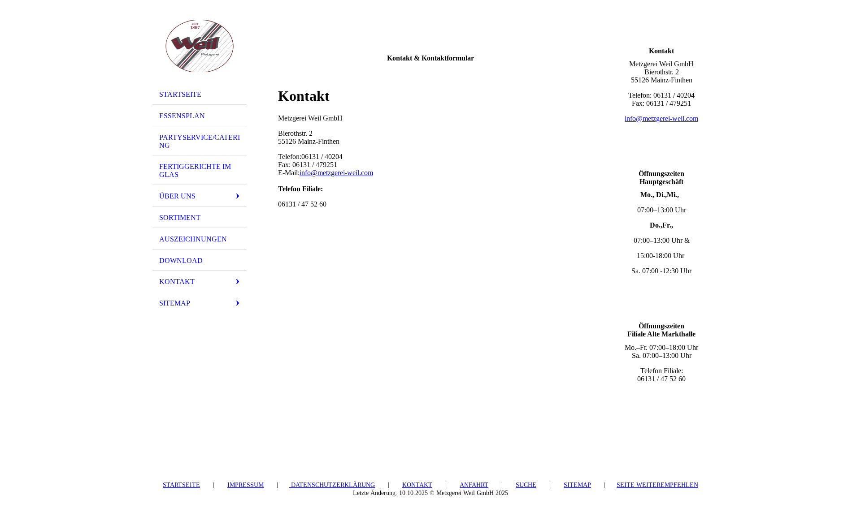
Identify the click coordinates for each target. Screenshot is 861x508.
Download (181, 260)
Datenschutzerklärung (332, 485)
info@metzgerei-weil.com (336, 173)
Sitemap (174, 303)
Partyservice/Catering (199, 141)
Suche (526, 485)
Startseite (180, 94)
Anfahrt (474, 485)
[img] (199, 46)
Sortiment (179, 217)
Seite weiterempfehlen (657, 485)
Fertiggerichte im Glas (195, 170)
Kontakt (177, 281)
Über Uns (177, 196)
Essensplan (182, 116)
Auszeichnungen (193, 239)
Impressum (245, 485)
